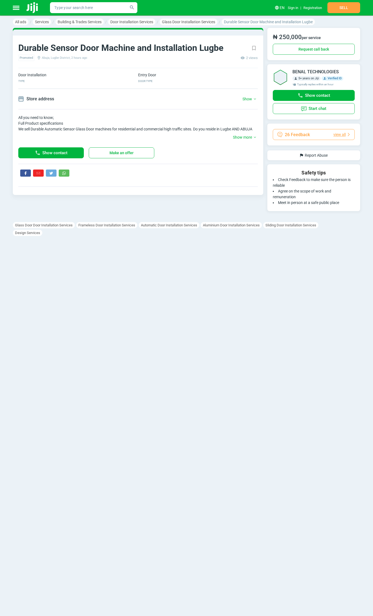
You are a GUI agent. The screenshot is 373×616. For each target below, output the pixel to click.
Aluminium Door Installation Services (231, 225)
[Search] (131, 7)
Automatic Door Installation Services (169, 225)
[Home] (32, 7)
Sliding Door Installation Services (290, 225)
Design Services (27, 233)
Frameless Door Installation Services (106, 225)
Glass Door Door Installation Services (44, 225)
